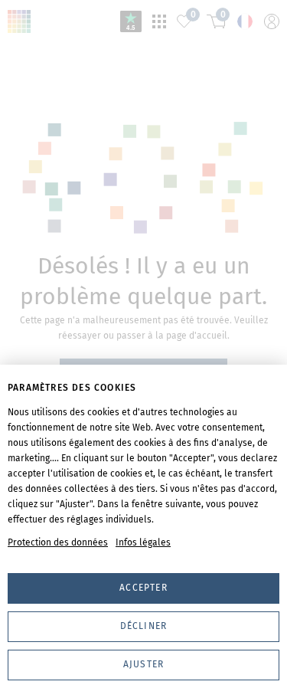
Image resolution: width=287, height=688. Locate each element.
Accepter (143, 587)
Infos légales (143, 542)
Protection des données (58, 542)
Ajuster (143, 664)
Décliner (144, 626)
